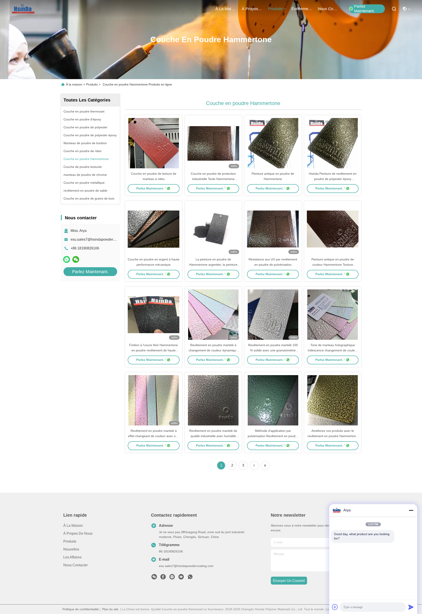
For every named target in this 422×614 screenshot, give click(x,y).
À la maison (225, 9)
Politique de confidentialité (80, 609)
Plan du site (110, 609)
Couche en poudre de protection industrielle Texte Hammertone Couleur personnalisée (213, 179)
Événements (302, 9)
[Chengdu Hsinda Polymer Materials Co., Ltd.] (23, 8)
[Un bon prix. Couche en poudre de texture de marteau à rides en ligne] (154, 143)
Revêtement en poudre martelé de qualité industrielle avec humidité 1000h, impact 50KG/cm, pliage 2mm (213, 436)
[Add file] (335, 607)
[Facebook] (163, 578)
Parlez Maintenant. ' (151, 188)
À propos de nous (252, 9)
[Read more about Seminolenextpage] (254, 465)
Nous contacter (75, 565)
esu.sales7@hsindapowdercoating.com (101, 239)
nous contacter (328, 9)
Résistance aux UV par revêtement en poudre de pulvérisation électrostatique (273, 265)
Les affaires (72, 557)
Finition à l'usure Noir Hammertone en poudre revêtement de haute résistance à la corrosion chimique (153, 350)
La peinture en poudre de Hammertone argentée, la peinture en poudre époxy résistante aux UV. (213, 265)
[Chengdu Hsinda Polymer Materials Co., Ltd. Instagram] (172, 578)
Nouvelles (71, 549)
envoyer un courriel (289, 581)
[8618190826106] (190, 578)
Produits (92, 84)
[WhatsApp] (67, 259)
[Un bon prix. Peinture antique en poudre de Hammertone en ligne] (273, 143)
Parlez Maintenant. (364, 8)
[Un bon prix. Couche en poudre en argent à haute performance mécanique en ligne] (154, 228)
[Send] (411, 607)
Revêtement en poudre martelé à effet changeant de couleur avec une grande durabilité (153, 436)
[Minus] (411, 510)
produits (275, 9)
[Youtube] (181, 578)
